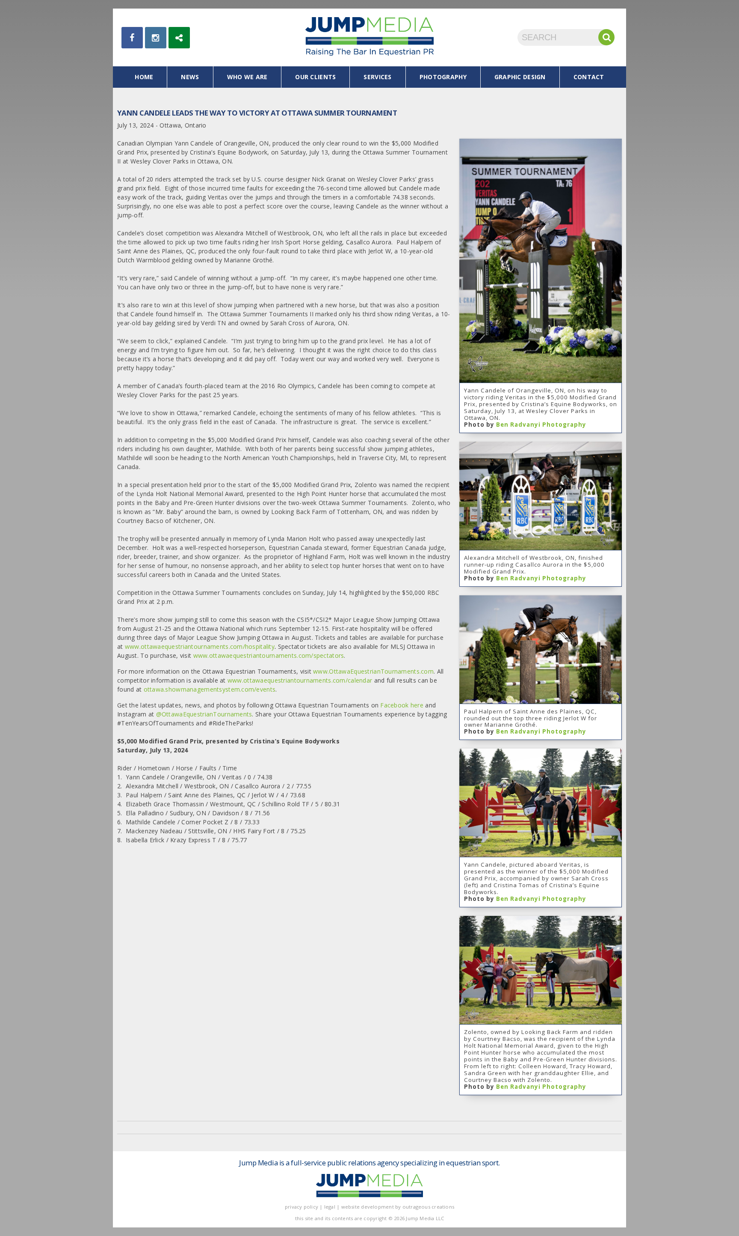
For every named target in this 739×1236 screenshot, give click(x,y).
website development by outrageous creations (398, 1206)
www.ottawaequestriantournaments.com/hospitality (200, 646)
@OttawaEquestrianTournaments (204, 714)
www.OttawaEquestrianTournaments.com (373, 671)
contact (588, 77)
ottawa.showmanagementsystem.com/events (210, 689)
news (190, 77)
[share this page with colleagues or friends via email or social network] (179, 37)
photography (443, 77)
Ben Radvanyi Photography (541, 424)
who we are (247, 77)
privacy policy (301, 1206)
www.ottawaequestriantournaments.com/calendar (300, 680)
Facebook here (401, 705)
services (377, 77)
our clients (315, 77)
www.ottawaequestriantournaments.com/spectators (268, 655)
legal (329, 1206)
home (144, 77)
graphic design (520, 77)
